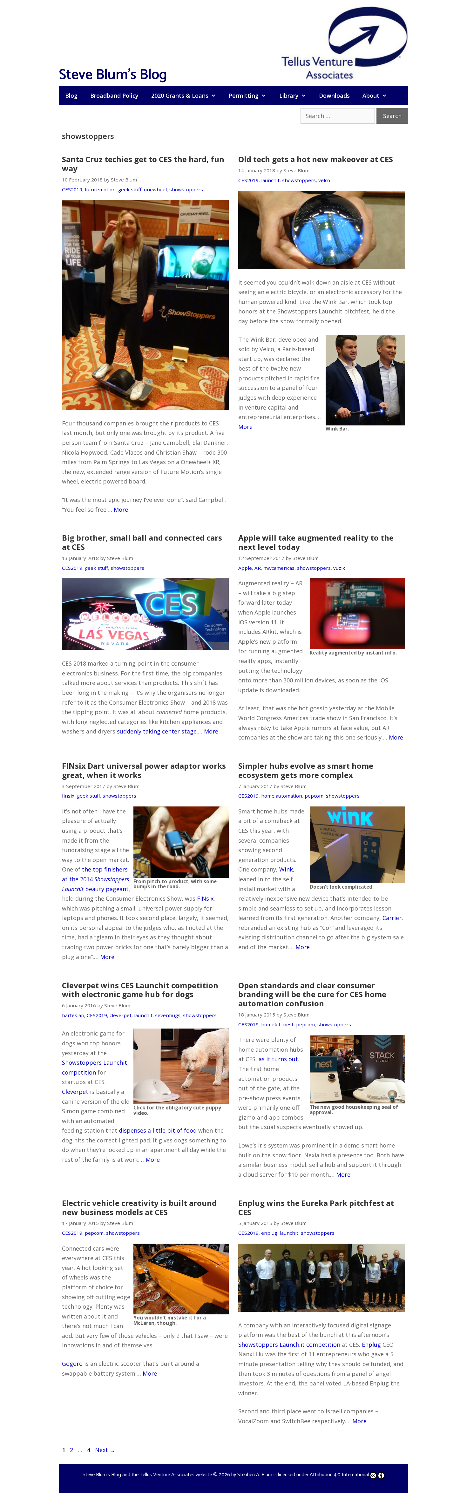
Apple (245, 568)
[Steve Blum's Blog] (344, 42)
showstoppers (186, 189)
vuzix (339, 568)
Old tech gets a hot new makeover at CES (315, 159)
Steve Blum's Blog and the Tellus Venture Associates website (147, 1474)
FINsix (205, 898)
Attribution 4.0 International (339, 1474)
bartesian (73, 1015)
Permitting (244, 95)
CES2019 (72, 189)
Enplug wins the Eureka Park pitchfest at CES (316, 1207)
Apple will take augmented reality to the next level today (316, 542)
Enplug (371, 1344)
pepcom (314, 796)
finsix (68, 796)
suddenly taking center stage (157, 731)
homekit (271, 1024)
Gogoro (72, 1363)
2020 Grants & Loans (179, 95)
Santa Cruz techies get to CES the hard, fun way (143, 164)
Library (289, 95)
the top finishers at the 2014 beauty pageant (95, 878)
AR (257, 568)
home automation (281, 796)
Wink (286, 869)
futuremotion (100, 189)
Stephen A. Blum (254, 1474)
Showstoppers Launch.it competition (289, 1344)
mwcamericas (278, 568)
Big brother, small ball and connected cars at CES (142, 542)
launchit (270, 180)
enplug (269, 1233)
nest (288, 1024)
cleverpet (121, 1015)
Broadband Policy (114, 95)
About (370, 95)
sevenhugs (167, 1015)
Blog (71, 95)
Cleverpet (75, 1091)
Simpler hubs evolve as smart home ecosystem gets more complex (305, 770)
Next (105, 1450)
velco (324, 180)
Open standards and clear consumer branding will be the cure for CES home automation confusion (312, 994)
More (121, 509)
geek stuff (129, 189)
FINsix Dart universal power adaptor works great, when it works (144, 770)
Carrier (392, 918)
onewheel (155, 189)
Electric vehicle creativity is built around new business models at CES (139, 1207)
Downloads (334, 95)
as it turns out (278, 1059)
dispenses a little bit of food (158, 1130)
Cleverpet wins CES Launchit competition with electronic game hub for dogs (140, 990)
